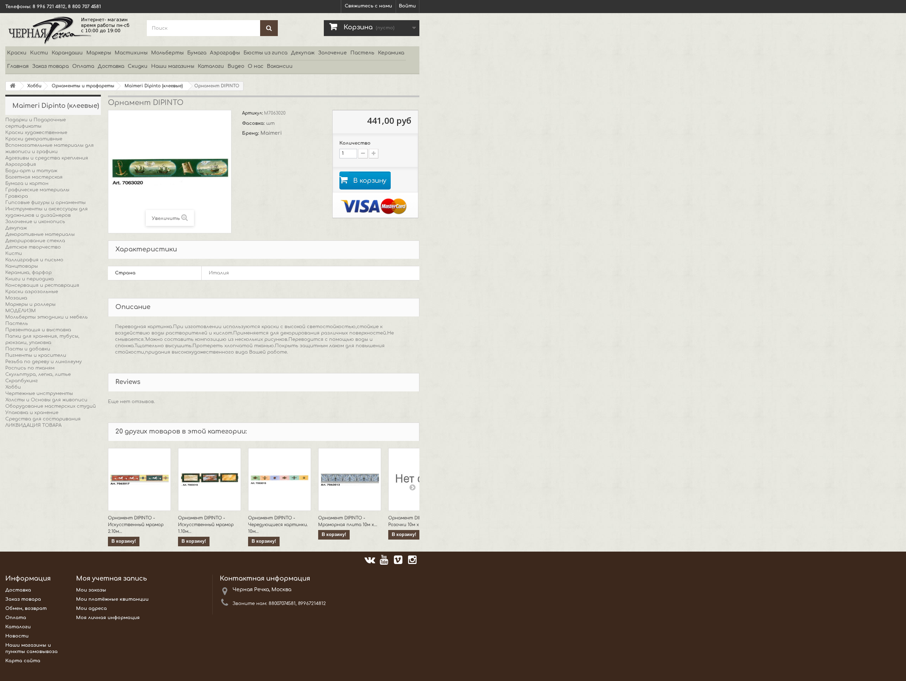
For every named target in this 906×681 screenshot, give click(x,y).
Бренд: (251, 133)
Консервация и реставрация (42, 285)
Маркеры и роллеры (30, 304)
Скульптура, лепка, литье (38, 374)
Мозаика (16, 298)
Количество (355, 143)
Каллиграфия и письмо (34, 259)
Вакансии (280, 66)
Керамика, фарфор (28, 272)
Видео (236, 66)
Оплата (83, 66)
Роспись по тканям (30, 368)
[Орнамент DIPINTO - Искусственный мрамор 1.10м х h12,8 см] (209, 479)
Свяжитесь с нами (368, 6)
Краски (17, 53)
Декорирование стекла (35, 240)
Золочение (332, 53)
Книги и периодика (29, 279)
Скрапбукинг (21, 380)
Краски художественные (36, 132)
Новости (17, 636)
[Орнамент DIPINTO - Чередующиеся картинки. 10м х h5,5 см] (279, 479)
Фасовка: (254, 123)
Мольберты (167, 53)
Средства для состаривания (43, 419)
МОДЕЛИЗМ (20, 310)
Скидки (138, 66)
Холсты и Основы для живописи (46, 399)
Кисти (39, 53)
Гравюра (16, 196)
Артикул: (253, 113)
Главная (18, 66)
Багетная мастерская (34, 177)
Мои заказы (91, 590)
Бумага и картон (26, 183)
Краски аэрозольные (31, 291)
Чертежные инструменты (39, 393)
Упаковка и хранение (31, 412)
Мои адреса (91, 608)
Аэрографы (225, 53)
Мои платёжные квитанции (112, 599)
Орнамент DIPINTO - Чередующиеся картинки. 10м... (278, 525)
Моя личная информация (108, 617)
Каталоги (211, 66)
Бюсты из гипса (265, 53)
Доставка (111, 66)
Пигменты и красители (35, 355)
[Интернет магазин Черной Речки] (70, 30)
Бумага (196, 53)
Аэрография (20, 164)
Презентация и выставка (38, 329)
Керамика (391, 53)
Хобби (13, 387)
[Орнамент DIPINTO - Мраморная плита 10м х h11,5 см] (349, 479)
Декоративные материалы (40, 234)
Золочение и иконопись (35, 221)
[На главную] (12, 86)
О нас (255, 66)
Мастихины (131, 53)
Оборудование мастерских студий (50, 406)
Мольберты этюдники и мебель (46, 317)
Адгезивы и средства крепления (46, 158)
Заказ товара (50, 66)
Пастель (362, 53)
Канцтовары (21, 266)
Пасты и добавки (27, 349)
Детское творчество (33, 247)
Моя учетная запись (111, 578)
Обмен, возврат (26, 608)
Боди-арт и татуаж (31, 170)
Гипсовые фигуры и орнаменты (45, 202)
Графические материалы (37, 189)
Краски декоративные (33, 138)
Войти (407, 6)
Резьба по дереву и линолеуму (43, 361)
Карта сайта (22, 660)
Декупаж (303, 53)
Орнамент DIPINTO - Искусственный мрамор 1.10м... (206, 525)
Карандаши (67, 53)
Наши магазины (172, 66)
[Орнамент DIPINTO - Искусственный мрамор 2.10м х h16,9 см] (139, 479)
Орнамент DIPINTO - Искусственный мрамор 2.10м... (136, 525)
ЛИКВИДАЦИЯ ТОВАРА (33, 425)
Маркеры (98, 53)
